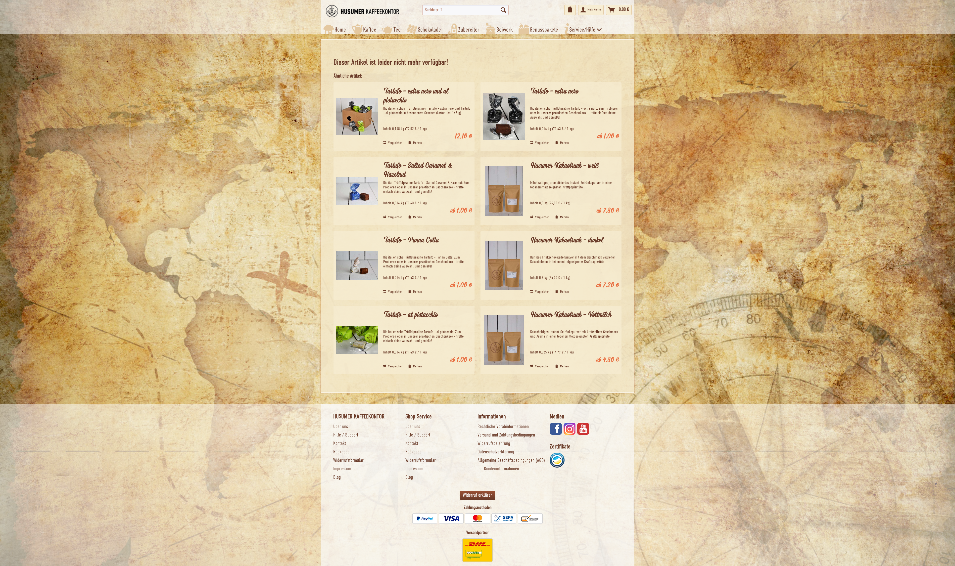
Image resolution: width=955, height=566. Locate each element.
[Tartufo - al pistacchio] (357, 340)
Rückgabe (341, 452)
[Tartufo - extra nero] (504, 116)
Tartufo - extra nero (554, 92)
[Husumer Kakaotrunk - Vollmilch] (504, 340)
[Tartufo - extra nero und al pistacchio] (357, 116)
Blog (337, 477)
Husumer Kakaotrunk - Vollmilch (570, 315)
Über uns (340, 426)
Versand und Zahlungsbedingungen (506, 435)
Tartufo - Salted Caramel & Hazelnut (417, 170)
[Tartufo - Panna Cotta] (357, 265)
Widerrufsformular (348, 460)
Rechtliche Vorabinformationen (503, 426)
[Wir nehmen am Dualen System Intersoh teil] (557, 460)
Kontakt (339, 443)
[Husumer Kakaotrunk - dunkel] (504, 265)
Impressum (342, 469)
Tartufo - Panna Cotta (411, 241)
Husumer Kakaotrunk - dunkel (566, 241)
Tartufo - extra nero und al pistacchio (415, 96)
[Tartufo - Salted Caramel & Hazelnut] (357, 191)
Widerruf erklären (477, 495)
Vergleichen (394, 143)
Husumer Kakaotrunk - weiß (564, 166)
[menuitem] (465, 10)
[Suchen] (503, 10)
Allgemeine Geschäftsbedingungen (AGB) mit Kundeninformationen (511, 465)
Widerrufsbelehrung (494, 443)
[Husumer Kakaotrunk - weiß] (504, 191)
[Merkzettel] (570, 10)
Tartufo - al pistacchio (410, 315)
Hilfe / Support (345, 435)
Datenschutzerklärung (496, 452)
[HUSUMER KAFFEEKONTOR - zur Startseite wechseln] (362, 11)
